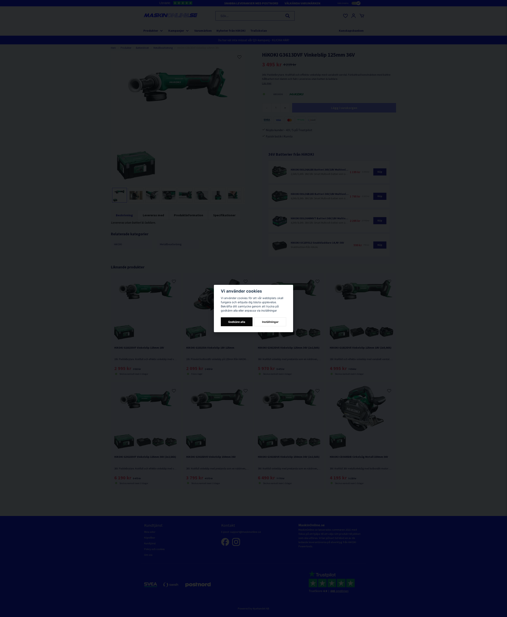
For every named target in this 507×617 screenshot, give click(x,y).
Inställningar (270, 321)
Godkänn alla (236, 321)
